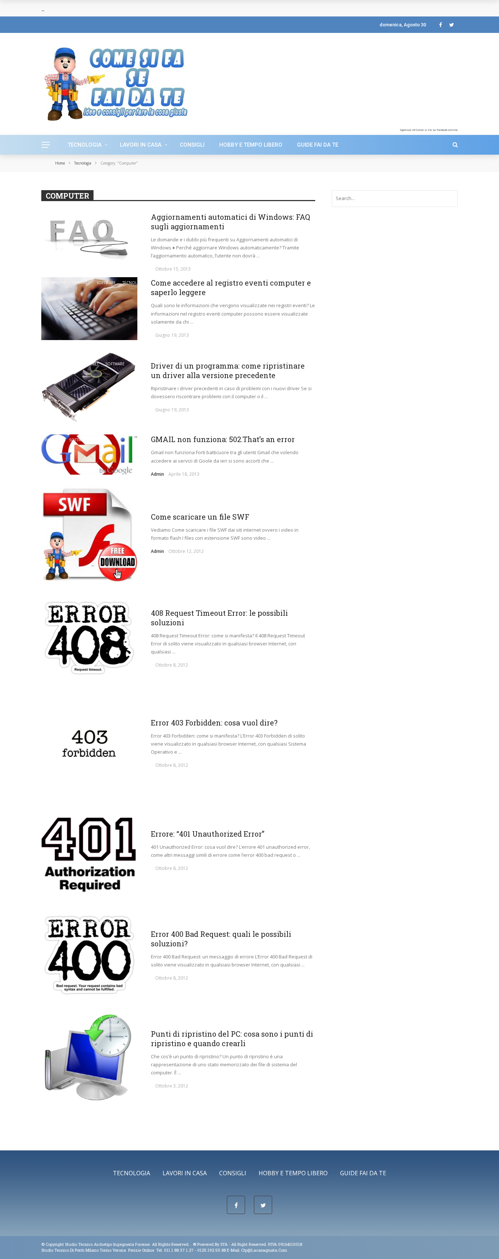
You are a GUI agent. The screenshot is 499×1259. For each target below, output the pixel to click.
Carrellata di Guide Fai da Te (74, 597)
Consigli (192, 145)
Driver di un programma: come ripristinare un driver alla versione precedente (228, 370)
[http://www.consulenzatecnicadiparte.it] (192, 1244)
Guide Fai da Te (317, 145)
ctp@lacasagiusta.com (264, 1250)
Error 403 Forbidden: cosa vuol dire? (214, 722)
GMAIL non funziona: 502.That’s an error (223, 439)
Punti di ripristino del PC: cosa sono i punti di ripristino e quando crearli (232, 1038)
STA (224, 1244)
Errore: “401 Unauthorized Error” (207, 833)
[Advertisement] (398, 82)
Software (106, 282)
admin (157, 474)
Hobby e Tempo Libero (250, 145)
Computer (64, 224)
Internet (90, 224)
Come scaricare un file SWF (200, 516)
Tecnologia (85, 145)
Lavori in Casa (140, 145)
